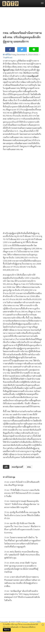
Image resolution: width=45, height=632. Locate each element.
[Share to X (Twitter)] (22, 49)
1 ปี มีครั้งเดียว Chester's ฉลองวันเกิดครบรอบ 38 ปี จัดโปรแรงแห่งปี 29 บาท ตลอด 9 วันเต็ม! (21, 493)
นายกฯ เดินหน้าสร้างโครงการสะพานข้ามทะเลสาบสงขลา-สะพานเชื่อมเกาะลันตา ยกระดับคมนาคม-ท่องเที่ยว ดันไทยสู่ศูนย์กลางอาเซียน (22, 581)
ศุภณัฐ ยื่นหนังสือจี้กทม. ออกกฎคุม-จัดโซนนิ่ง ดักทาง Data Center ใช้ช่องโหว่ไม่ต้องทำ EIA (22, 515)
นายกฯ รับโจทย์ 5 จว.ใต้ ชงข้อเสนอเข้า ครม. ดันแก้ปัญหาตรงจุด (22, 483)
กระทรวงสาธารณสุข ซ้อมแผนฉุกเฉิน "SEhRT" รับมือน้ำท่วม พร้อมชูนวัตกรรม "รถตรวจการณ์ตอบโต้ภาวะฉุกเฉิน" (21, 504)
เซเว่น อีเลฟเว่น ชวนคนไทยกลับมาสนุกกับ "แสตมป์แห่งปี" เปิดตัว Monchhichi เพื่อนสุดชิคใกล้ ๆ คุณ (22, 554)
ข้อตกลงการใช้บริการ (28, 627)
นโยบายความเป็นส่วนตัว (10, 627)
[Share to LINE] (34, 49)
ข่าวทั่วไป (7, 54)
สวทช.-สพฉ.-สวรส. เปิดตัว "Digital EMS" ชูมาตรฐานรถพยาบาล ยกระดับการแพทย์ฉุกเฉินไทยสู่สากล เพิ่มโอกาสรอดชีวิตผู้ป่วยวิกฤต (21, 567)
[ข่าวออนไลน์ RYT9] (9, 3)
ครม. (12, 70)
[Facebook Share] (10, 49)
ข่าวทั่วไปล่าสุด (9, 477)
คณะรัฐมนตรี (33, 76)
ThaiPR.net (7, 57)
